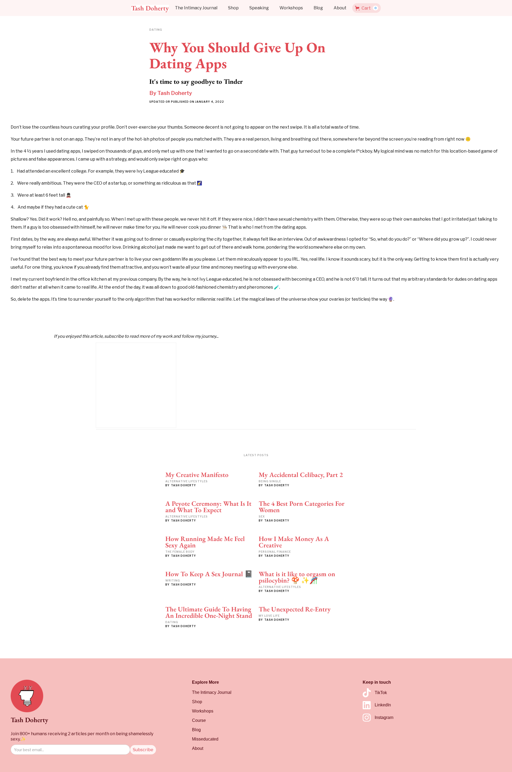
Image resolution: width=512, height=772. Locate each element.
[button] (366, 8)
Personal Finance (275, 551)
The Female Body (180, 551)
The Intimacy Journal (196, 7)
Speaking (259, 7)
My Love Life (269, 615)
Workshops (291, 7)
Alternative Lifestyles (186, 481)
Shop (233, 7)
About (340, 7)
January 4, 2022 (209, 101)
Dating (171, 622)
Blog (318, 7)
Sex (262, 516)
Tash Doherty (174, 93)
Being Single (270, 481)
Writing (172, 580)
